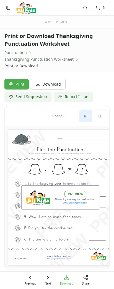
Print (19, 84)
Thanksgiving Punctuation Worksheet (39, 59)
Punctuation (15, 52)
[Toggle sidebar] (8, 8)
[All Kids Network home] (26, 7)
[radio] (86, 116)
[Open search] (85, 8)
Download (51, 84)
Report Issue (76, 96)
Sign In (101, 7)
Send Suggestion (31, 96)
